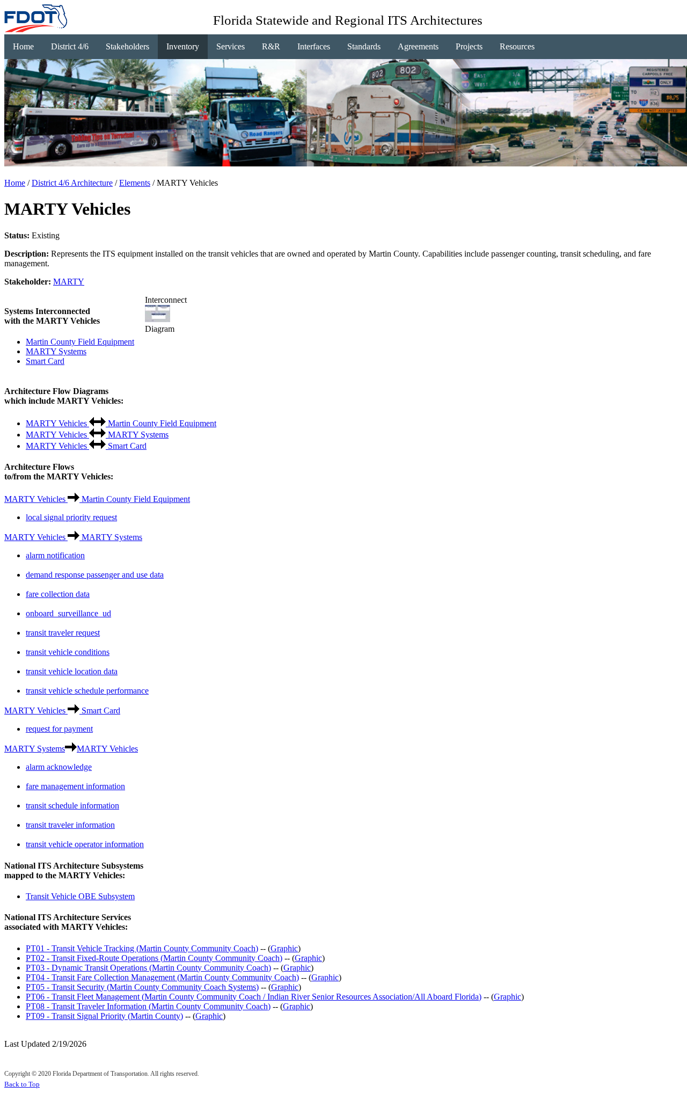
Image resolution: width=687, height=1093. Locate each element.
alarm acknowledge (59, 766)
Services (230, 46)
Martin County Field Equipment (80, 341)
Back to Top (22, 1084)
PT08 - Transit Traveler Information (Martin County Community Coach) (148, 1006)
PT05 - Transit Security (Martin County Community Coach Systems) (142, 987)
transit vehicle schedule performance (87, 690)
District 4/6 (70, 46)
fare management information (75, 786)
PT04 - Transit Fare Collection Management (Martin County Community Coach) (162, 977)
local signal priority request (71, 517)
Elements (134, 182)
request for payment (59, 728)
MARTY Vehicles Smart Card (86, 445)
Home (23, 46)
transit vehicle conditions (67, 652)
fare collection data (58, 594)
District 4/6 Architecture (72, 182)
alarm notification (55, 555)
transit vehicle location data (72, 671)
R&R (271, 46)
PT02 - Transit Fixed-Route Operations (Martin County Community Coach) (154, 958)
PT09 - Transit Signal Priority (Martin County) (104, 1016)
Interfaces (313, 46)
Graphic (284, 948)
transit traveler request (63, 632)
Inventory (182, 46)
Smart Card (45, 361)
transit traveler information (70, 824)
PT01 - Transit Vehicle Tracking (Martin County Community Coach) (142, 948)
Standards (364, 46)
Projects (469, 46)
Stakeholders (127, 46)
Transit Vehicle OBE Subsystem (80, 896)
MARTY (68, 281)
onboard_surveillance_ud (68, 613)
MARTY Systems (56, 351)
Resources (517, 46)
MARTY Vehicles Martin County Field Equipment (121, 423)
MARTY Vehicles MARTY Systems (97, 434)
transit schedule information (72, 805)
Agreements (418, 46)
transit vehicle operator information (85, 844)
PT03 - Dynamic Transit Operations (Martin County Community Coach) (148, 967)
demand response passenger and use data (95, 574)
